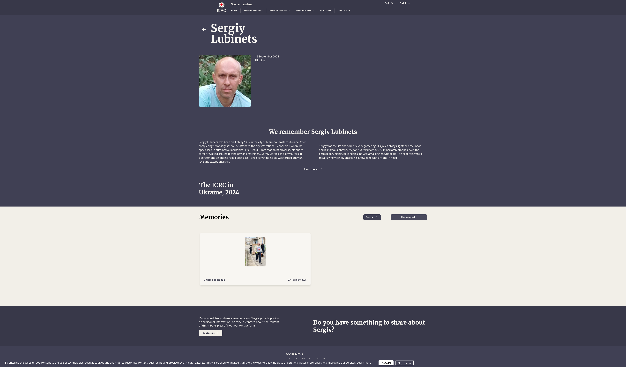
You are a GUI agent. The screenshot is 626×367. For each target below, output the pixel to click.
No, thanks (404, 363)
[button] (234, 11)
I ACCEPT (386, 363)
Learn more (363, 362)
